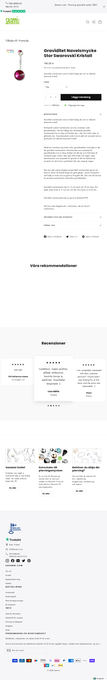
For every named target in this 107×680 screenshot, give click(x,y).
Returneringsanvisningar (14, 600)
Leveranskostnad (57, 68)
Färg (46, 82)
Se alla (12, 488)
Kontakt (8, 575)
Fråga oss (49, 225)
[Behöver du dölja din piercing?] (86, 456)
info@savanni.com (16, 549)
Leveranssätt (10, 592)
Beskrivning (50, 114)
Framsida (24, 40)
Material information (13, 613)
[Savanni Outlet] (20, 456)
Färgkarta (9, 626)
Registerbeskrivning (13, 579)
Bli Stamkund (10, 604)
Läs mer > (96, 644)
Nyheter (8, 583)
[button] (100, 678)
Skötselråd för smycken (14, 618)
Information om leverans (58, 217)
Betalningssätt (11, 596)
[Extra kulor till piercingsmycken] (53, 456)
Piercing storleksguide (14, 622)
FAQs (8, 630)
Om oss (8, 571)
